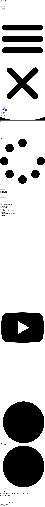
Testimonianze (4, 10)
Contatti (3, 13)
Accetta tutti (2, 495)
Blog (3, 12)
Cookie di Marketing (5, 504)
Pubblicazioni (4, 11)
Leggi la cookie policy (25, 493)
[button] (22, 60)
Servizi (3, 9)
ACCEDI (4, 113)
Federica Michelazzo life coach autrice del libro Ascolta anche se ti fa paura (16, 136)
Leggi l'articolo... (3, 138)
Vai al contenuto (3, 0)
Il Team (3, 8)
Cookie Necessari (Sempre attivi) (7, 502)
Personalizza (7, 495)
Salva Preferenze (3, 505)
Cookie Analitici (4, 503)
